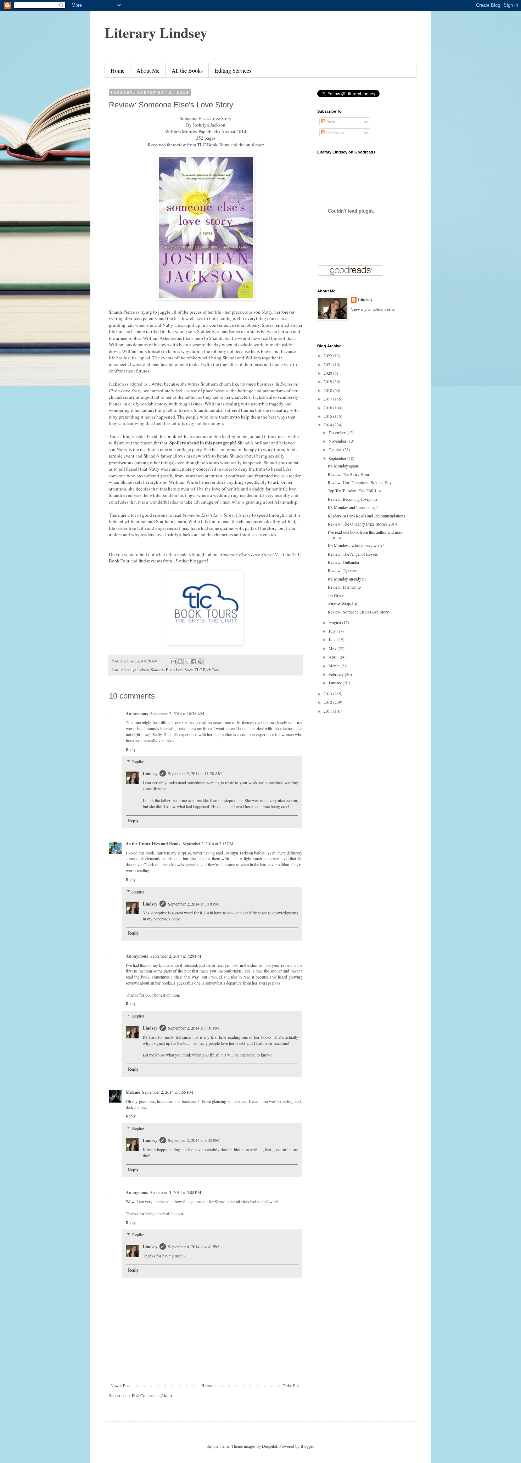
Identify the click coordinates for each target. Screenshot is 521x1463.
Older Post (291, 1385)
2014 (328, 424)
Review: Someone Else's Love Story (358, 612)
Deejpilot (269, 1446)
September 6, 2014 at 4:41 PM (193, 1246)
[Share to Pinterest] (200, 661)
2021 (328, 364)
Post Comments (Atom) (152, 1395)
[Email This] (173, 661)
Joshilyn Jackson (136, 669)
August (335, 622)
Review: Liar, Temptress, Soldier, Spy (360, 482)
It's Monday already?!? (347, 579)
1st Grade (336, 595)
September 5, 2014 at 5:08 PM (175, 1192)
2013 (328, 693)
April (333, 657)
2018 (328, 390)
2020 (328, 373)
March (335, 665)
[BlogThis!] (180, 661)
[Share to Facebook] (193, 661)
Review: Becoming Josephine (352, 499)
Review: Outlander (343, 562)
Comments (334, 132)
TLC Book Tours (213, 144)
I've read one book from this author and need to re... (365, 534)
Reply (131, 749)
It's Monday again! (343, 466)
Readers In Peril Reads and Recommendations (366, 516)
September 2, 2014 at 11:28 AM (195, 773)
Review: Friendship (344, 587)
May (333, 648)
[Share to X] (186, 661)
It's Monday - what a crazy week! (356, 545)
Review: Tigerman (343, 570)
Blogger (307, 1446)
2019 (328, 381)
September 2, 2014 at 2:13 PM (208, 843)
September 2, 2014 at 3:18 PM (193, 904)
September (338, 458)
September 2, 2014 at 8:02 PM (193, 1140)
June (333, 639)
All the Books (187, 70)
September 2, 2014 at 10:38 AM (177, 713)
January (336, 682)
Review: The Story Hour (348, 474)
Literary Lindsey (156, 32)
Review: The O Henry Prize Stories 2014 (362, 524)
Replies (138, 761)
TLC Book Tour (207, 669)
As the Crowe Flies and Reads (153, 844)
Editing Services (233, 70)
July (333, 631)
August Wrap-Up (342, 603)
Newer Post (120, 1385)
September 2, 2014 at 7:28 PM (175, 956)
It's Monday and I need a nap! (353, 507)
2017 (328, 399)
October (336, 449)
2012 (328, 702)
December (338, 432)
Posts (330, 121)
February (337, 674)
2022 (328, 355)
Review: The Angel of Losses (353, 554)
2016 (328, 407)
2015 (328, 416)
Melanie (133, 1092)
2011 (328, 711)
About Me (147, 70)
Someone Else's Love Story (171, 669)
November (338, 441)
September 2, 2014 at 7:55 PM (167, 1092)
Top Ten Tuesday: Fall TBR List (354, 490)
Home (117, 70)
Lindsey (150, 773)
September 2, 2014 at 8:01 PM (193, 1028)
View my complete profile (372, 309)
